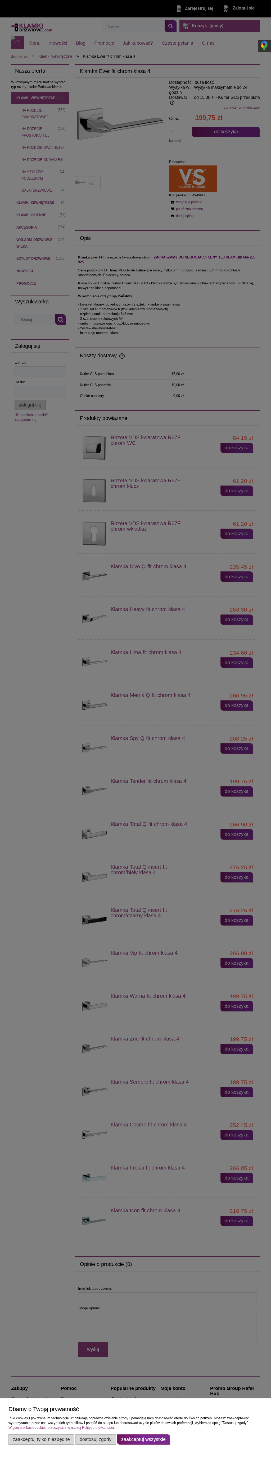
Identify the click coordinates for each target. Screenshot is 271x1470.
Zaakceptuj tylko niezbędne (41, 1439)
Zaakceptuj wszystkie (143, 1439)
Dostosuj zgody (95, 1439)
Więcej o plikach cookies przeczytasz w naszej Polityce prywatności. (61, 1428)
